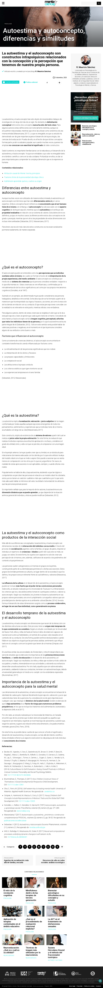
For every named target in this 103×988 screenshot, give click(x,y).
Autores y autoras (55, 960)
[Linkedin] (39, 847)
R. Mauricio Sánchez (43, 71)
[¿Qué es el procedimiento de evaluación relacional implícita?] (34, 911)
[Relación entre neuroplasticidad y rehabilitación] (76, 142)
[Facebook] (20, 847)
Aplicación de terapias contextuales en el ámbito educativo (12, 923)
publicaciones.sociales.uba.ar (15, 820)
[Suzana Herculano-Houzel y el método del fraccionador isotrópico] (56, 939)
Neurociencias (9, 955)
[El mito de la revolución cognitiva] (12, 882)
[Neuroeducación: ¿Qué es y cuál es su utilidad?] (12, 939)
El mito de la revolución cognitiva (9, 893)
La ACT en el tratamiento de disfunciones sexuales (55, 923)
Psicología (8, 24)
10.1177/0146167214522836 (19, 775)
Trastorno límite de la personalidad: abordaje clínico (24, 177)
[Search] (99, 3)
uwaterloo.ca (49, 791)
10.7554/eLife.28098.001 (17, 837)
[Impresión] (53, 847)
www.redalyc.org (23, 811)
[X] (25, 847)
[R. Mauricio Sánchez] (86, 60)
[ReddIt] (43, 847)
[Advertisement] (34, 103)
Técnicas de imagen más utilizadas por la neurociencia (33, 951)
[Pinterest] (30, 847)
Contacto (98, 986)
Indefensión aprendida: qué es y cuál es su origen (23, 181)
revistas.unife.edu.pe (37, 827)
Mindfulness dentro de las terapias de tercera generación (32, 895)
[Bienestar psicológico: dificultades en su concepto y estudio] (56, 882)
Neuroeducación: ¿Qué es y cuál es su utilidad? (11, 950)
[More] (59, 83)
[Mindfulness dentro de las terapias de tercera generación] (34, 882)
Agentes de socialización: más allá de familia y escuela (16, 861)
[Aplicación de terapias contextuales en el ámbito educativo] (12, 911)
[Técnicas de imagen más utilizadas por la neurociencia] (34, 939)
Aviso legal (72, 986)
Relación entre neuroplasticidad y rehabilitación (88, 142)
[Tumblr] (57, 847)
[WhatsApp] (34, 847)
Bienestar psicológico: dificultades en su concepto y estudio (56, 895)
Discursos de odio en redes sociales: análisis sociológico (53, 861)
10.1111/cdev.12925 (27, 801)
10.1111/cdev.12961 (16, 785)
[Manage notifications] (100, 980)
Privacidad (79, 986)
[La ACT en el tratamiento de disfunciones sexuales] (56, 911)
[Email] (48, 847)
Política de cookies (89, 986)
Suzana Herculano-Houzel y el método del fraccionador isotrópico (56, 952)
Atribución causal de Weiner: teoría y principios (22, 173)
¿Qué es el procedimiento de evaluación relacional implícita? (34, 924)
